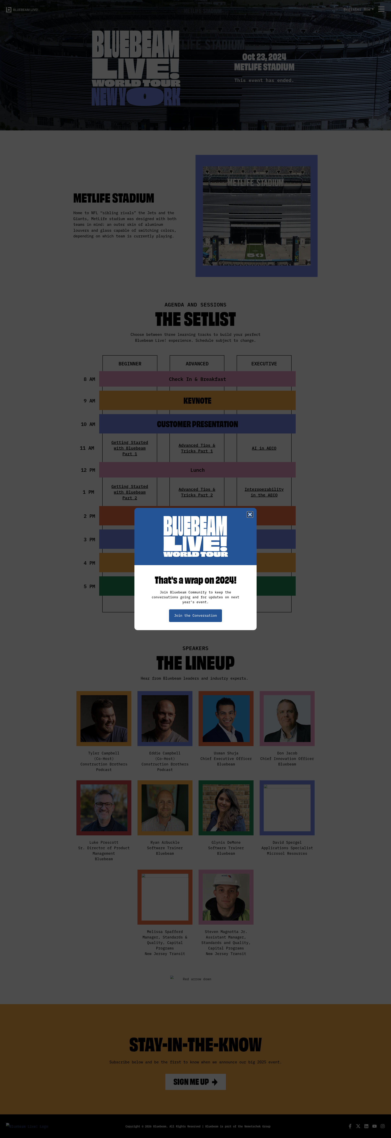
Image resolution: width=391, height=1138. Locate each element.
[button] (250, 514)
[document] (195, 569)
